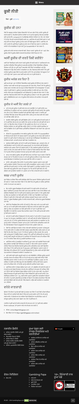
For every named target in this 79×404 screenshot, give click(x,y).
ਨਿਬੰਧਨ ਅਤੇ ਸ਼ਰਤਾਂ (36, 387)
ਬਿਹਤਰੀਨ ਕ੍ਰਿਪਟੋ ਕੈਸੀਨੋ (13, 337)
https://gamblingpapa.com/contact (27, 313)
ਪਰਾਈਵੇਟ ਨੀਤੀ (35, 384)
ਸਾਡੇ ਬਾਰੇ (33, 378)
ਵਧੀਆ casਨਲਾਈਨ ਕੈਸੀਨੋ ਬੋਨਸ (15, 345)
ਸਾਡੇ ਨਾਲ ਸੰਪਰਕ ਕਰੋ (37, 380)
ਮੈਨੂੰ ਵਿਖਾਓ (16, 19)
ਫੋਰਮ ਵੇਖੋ (8, 378)
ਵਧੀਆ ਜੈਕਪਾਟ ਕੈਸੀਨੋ (12, 339)
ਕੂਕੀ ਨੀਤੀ (34, 382)
